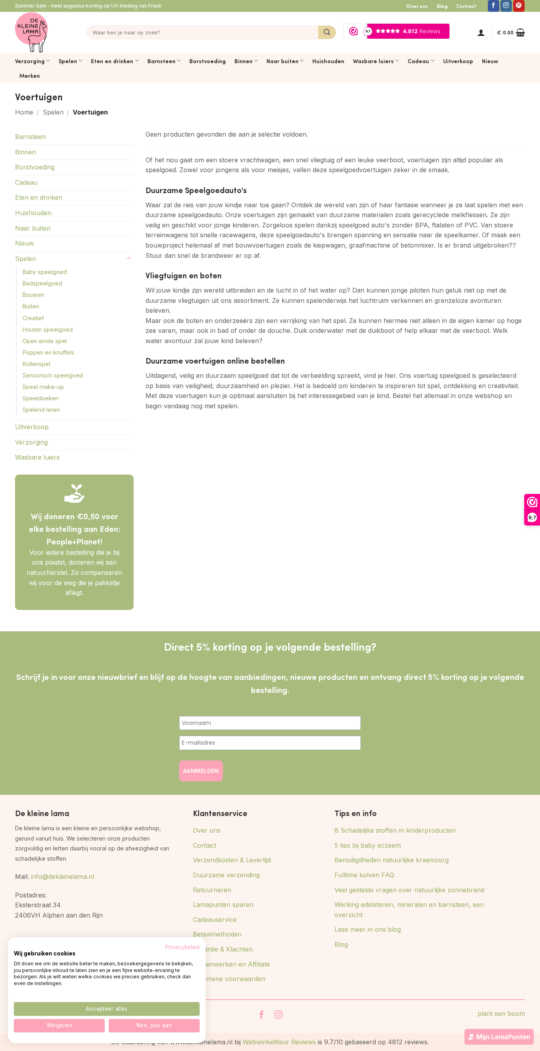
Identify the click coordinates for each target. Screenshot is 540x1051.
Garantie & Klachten (223, 949)
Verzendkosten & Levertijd (232, 860)
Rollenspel (36, 363)
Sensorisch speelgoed (53, 375)
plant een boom (501, 1013)
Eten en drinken (112, 61)
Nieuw (490, 61)
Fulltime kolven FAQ (364, 875)
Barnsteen (161, 61)
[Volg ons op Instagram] (506, 6)
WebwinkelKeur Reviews (279, 1042)
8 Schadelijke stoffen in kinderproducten (395, 830)
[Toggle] (129, 258)
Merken (29, 75)
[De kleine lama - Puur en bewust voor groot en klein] (31, 32)
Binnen (243, 61)
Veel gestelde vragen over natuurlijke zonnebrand (409, 890)
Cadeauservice (215, 919)
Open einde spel (45, 341)
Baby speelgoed (45, 271)
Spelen (68, 61)
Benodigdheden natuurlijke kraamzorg (391, 860)
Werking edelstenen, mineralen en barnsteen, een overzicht (409, 910)
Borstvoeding (207, 61)
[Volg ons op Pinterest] (519, 6)
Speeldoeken (41, 398)
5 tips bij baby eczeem (367, 845)
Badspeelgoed (42, 283)
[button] (481, 32)
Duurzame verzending (226, 875)
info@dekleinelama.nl (62, 876)
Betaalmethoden (217, 934)
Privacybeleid (182, 947)
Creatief (33, 318)
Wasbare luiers (373, 61)
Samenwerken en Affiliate (231, 964)
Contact (466, 5)
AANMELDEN (201, 771)
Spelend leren (41, 409)
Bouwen (33, 294)
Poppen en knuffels (48, 352)
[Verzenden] (327, 32)
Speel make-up (43, 386)
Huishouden (328, 61)
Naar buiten (282, 61)
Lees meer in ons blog (367, 929)
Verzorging (30, 61)
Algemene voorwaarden (229, 979)
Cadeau (418, 61)
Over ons (417, 5)
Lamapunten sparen (223, 904)
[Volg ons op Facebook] (493, 6)
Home (24, 112)
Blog (442, 5)
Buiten (31, 306)
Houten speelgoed (48, 329)
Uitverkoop (458, 61)
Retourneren (212, 890)
